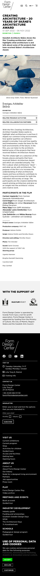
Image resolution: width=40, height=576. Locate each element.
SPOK (5, 519)
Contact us (7, 466)
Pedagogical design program (15, 532)
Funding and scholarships (13, 514)
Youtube (15, 356)
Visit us (7, 437)
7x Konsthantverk (10, 524)
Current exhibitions (11, 441)
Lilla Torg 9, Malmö (13, 372)
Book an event (9, 500)
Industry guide (9, 511)
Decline (7, 565)
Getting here (8, 456)
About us (8, 463)
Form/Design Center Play (13, 490)
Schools (8, 528)
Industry (15, 416)
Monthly (5, 416)
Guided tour (8, 503)
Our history (7, 471)
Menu (36, 6)
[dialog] (20, 556)
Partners (6, 477)
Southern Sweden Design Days (16, 516)
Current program (10, 443)
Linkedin (21, 356)
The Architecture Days (12, 522)
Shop (5, 446)
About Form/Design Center (14, 469)
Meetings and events (15, 497)
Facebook (4, 356)
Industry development (16, 508)
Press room (7, 482)
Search (26, 6)
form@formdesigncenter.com (15, 395)
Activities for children (12, 448)
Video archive (9, 493)
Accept (7, 560)
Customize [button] (9, 570)
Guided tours (8, 451)
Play (5, 487)
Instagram (10, 356)
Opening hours (9, 459)
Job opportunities (10, 479)
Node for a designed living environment (20, 474)
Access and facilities (11, 454)
